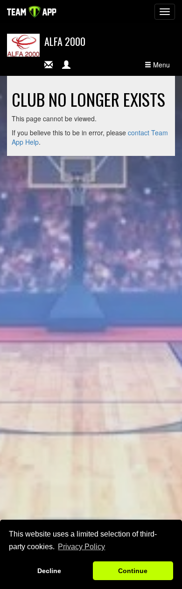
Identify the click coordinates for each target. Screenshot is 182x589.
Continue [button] (132, 570)
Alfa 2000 (64, 41)
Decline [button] (49, 570)
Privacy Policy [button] (81, 547)
